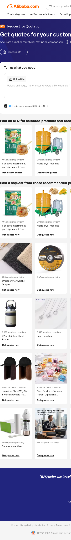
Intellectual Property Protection (51, 525)
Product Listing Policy (22, 525)
